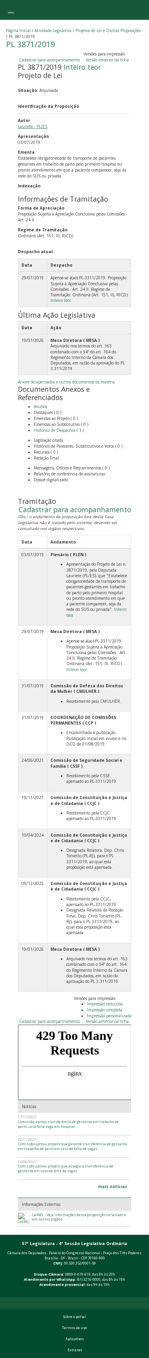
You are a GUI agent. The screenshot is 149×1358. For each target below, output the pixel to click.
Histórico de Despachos (54, 430)
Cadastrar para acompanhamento (50, 60)
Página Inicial (18, 30)
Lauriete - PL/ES (32, 126)
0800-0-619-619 (78, 1274)
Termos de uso (74, 1328)
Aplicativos (75, 1339)
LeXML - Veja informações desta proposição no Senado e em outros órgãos (79, 1217)
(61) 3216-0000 (89, 1279)
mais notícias (112, 1186)
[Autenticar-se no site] (141, 1293)
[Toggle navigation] (10, 9)
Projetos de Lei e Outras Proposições (108, 30)
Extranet (75, 1350)
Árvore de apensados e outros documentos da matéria (66, 382)
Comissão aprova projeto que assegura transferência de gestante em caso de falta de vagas (65, 1168)
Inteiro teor (82, 67)
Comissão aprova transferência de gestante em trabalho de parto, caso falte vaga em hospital (68, 1124)
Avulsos (40, 406)
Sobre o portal (74, 1316)
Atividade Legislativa (53, 30)
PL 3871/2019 (30, 44)
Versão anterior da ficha (107, 60)
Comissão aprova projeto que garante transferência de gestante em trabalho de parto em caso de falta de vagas (72, 1146)
